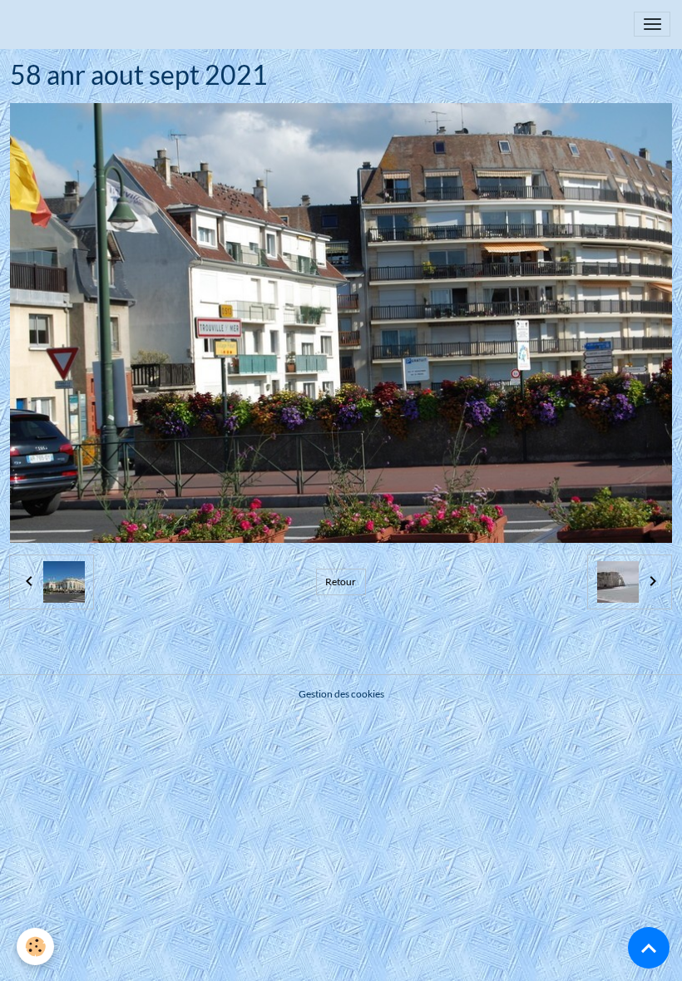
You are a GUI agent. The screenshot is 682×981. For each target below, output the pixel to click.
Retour (340, 581)
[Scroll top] (649, 948)
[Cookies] (35, 946)
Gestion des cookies (341, 694)
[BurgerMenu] (652, 24)
